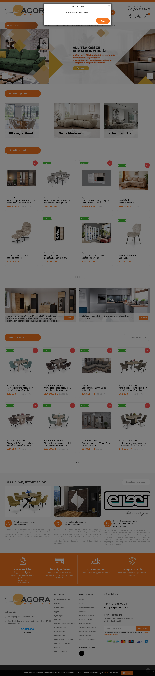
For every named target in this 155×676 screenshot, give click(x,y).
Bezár (103, 21)
